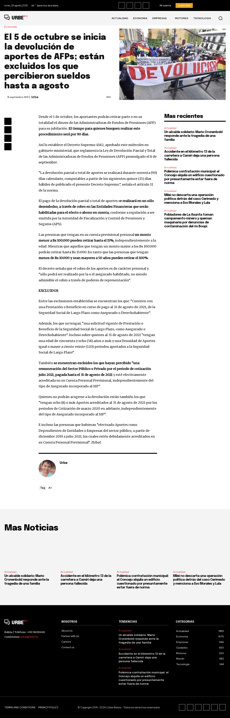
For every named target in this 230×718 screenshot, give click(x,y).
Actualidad (170, 128)
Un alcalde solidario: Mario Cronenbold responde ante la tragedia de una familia (193, 135)
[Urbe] (47, 468)
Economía (10, 27)
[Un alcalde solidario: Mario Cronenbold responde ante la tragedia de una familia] (30, 552)
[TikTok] (138, 5)
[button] (220, 18)
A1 (50, 487)
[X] (146, 5)
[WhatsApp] (8, 146)
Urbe (34, 97)
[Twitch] (206, 707)
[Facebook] (122, 5)
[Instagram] (130, 5)
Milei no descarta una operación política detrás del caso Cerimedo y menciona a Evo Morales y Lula (191, 198)
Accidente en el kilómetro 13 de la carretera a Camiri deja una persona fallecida (191, 155)
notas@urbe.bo (29, 636)
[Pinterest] (8, 138)
